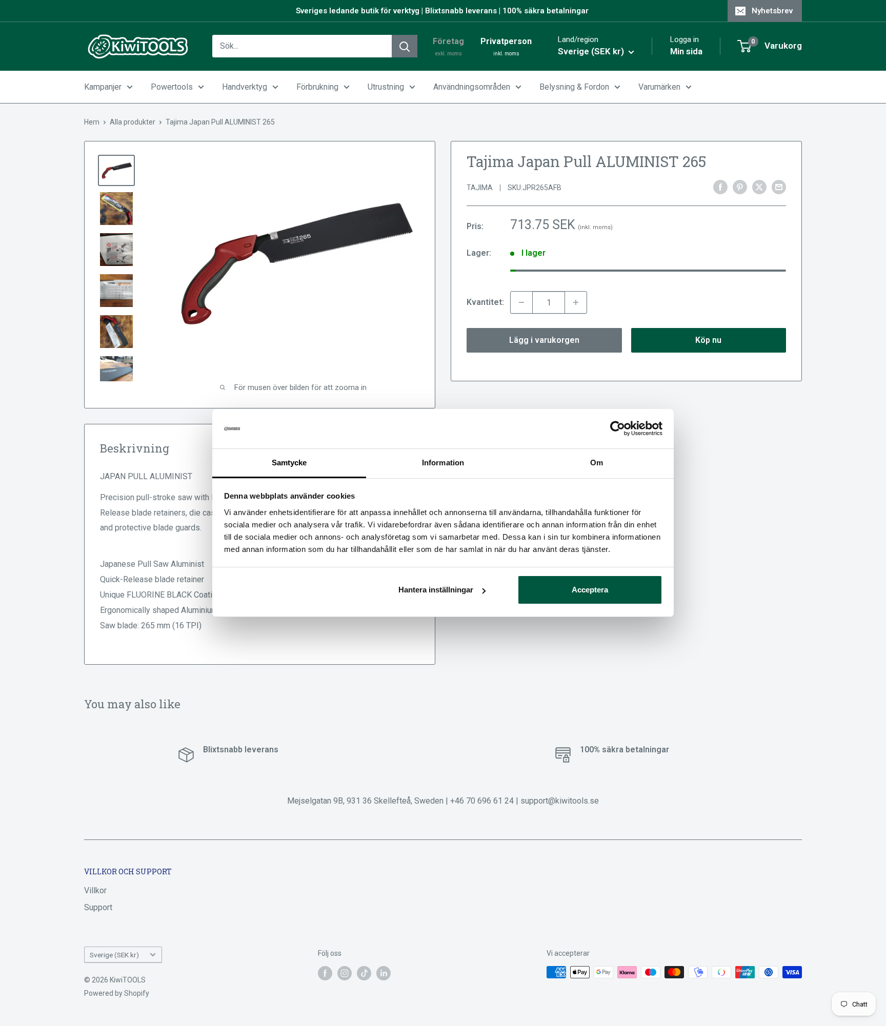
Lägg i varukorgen (544, 340)
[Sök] (404, 46)
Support (98, 907)
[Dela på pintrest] (740, 186)
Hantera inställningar (435, 589)
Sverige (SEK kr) (114, 955)
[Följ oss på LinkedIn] (383, 973)
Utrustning (386, 87)
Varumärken (659, 87)
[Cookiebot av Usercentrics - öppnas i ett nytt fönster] (617, 429)
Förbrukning (317, 87)
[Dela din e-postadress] (779, 186)
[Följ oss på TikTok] (364, 973)
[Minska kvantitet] (521, 302)
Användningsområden (471, 87)
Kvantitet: (485, 302)
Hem (91, 122)
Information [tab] (443, 462)
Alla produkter (132, 122)
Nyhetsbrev (772, 10)
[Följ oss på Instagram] (344, 973)
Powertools (172, 87)
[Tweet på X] (759, 186)
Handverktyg (244, 87)
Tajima (480, 187)
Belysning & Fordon (574, 87)
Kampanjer (103, 87)
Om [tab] (596, 462)
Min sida (686, 51)
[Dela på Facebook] (720, 186)
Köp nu (708, 340)
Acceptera (590, 589)
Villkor (95, 890)
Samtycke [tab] (289, 462)
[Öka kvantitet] (576, 302)
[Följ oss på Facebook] (325, 973)
